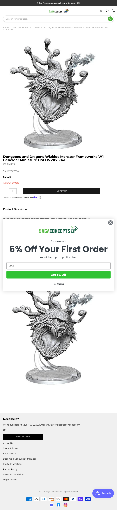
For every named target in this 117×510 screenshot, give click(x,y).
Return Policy (10, 469)
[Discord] (51, 505)
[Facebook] (58, 505)
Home (6, 27)
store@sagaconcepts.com (66, 424)
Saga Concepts (53, 491)
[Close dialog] (110, 222)
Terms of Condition (13, 474)
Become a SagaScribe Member (19, 458)
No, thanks (58, 284)
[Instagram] (65, 505)
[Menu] (4, 11)
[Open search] (110, 18)
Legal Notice (9, 479)
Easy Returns (10, 453)
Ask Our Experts (23, 436)
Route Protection (12, 464)
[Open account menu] (101, 11)
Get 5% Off (58, 274)
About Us (8, 443)
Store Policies (10, 448)
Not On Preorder (20, 27)
